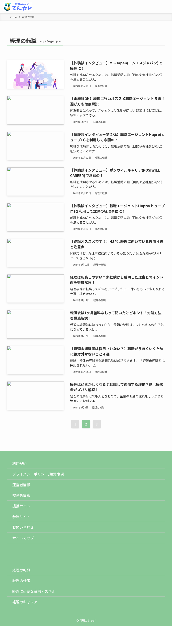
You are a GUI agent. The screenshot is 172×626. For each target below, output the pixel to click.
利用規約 (19, 463)
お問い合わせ (23, 527)
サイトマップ (23, 538)
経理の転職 (21, 570)
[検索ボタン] (152, 6)
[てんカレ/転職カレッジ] (17, 6)
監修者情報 (21, 495)
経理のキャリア (24, 601)
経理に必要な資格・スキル (33, 591)
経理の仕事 (21, 580)
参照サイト (21, 516)
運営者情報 (21, 484)
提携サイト (21, 505)
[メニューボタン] (165, 6)
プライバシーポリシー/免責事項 (38, 474)
